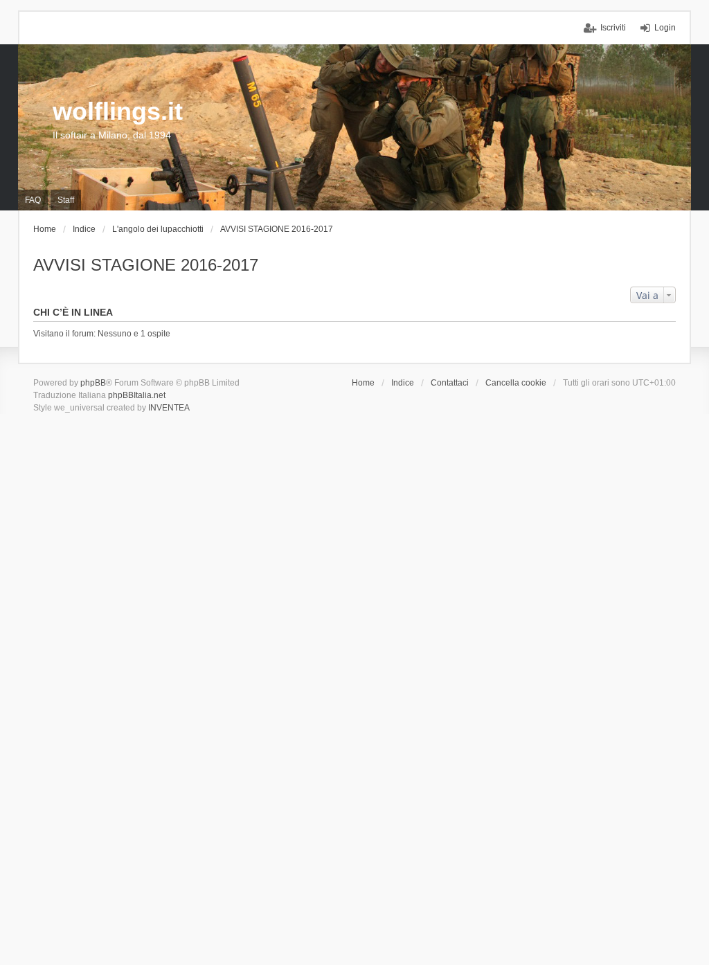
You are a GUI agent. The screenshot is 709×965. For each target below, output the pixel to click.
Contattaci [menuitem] (450, 383)
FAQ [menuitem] (33, 200)
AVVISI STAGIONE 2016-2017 (145, 264)
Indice (402, 383)
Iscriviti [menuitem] (613, 28)
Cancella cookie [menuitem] (515, 383)
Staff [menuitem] (65, 200)
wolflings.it (118, 111)
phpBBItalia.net (136, 395)
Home (363, 383)
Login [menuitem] (665, 28)
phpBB (93, 383)
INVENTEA (169, 408)
